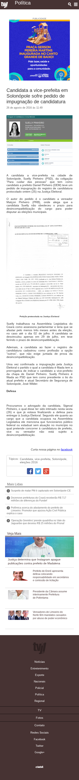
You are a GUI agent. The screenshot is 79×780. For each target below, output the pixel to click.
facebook (67, 449)
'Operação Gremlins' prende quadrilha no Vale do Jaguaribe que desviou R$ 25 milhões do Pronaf (38, 522)
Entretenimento (39, 668)
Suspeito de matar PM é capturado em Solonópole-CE (41, 490)
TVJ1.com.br (4, 5)
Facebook (30, 471)
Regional (39, 700)
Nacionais (39, 681)
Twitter (38, 471)
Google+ (46, 471)
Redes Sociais (39, 732)
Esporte (39, 675)
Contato (39, 725)
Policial (39, 688)
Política (39, 694)
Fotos (39, 717)
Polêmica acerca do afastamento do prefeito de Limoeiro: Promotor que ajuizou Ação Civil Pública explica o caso (36, 510)
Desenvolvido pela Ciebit (39, 767)
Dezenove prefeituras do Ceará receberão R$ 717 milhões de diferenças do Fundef (38, 499)
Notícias (39, 661)
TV (39, 710)
